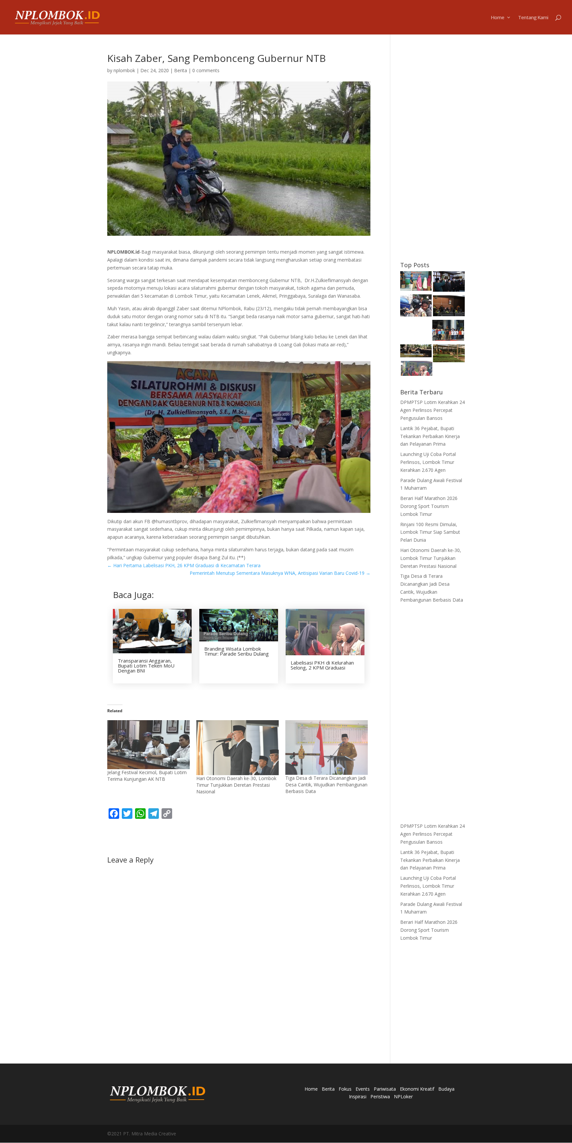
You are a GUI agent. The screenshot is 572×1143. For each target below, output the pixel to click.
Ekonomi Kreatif (417, 1089)
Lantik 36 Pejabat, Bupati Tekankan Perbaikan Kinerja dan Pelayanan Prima (430, 436)
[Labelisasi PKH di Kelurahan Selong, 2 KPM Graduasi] (417, 369)
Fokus (345, 1089)
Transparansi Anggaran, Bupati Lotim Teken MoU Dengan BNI (146, 665)
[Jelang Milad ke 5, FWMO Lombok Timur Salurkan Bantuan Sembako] (416, 282)
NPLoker (403, 1096)
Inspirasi (357, 1096)
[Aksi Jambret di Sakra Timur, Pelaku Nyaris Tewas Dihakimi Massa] (416, 306)
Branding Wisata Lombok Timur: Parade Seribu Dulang (236, 651)
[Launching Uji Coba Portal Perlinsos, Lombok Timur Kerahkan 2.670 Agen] (448, 331)
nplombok (124, 70)
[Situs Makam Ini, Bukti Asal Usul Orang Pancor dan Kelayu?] (416, 352)
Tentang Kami (533, 18)
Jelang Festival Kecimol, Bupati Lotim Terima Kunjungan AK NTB (147, 775)
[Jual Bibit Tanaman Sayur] (449, 354)
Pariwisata (385, 1089)
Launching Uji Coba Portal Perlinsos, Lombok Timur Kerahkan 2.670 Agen (428, 462)
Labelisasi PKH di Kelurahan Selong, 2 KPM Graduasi (322, 665)
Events (363, 1089)
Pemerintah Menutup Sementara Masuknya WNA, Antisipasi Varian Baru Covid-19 (280, 573)
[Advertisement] (432, 152)
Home (497, 18)
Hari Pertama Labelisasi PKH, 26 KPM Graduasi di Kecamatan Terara (184, 565)
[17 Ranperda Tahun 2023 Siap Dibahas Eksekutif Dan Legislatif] (449, 307)
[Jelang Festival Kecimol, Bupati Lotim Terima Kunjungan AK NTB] (148, 744)
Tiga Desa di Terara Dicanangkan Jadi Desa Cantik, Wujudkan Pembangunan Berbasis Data (326, 784)
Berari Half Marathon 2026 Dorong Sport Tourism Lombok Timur (428, 506)
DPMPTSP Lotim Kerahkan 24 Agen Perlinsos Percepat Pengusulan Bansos (432, 410)
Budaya (446, 1089)
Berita (180, 70)
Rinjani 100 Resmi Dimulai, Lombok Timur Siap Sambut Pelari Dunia (430, 532)
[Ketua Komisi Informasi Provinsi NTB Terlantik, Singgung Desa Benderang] (449, 282)
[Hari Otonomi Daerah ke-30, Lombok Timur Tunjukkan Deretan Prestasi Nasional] (237, 747)
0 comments (205, 70)
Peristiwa (380, 1096)
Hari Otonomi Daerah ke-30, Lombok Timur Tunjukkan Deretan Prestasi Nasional (236, 785)
